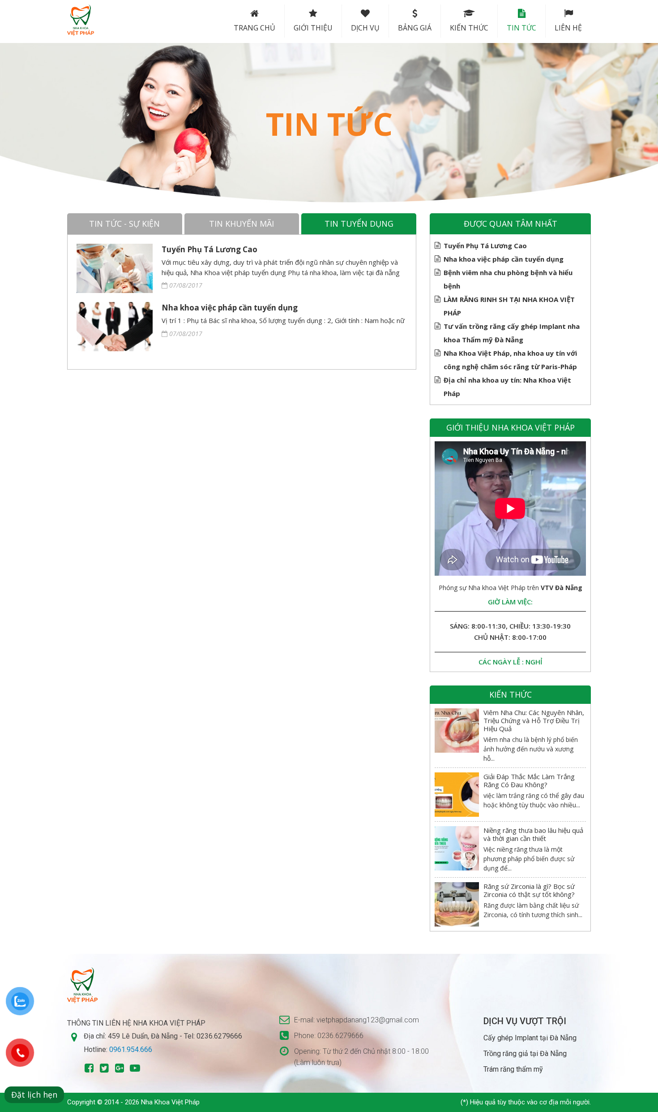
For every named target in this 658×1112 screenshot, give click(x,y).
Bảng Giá (415, 28)
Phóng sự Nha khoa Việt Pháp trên (510, 587)
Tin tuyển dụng (359, 223)
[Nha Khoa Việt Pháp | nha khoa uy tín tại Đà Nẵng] (80, 20)
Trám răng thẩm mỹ (513, 1069)
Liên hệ (568, 28)
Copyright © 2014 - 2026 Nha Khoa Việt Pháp (133, 1102)
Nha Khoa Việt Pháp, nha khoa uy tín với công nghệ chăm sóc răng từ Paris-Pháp (510, 360)
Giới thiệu (313, 28)
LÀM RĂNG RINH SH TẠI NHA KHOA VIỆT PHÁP (509, 306)
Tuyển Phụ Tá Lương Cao (209, 249)
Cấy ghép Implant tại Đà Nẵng (530, 1038)
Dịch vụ (365, 28)
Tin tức (521, 28)
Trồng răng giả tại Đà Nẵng (525, 1053)
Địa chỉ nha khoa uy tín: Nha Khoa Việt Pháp (507, 386)
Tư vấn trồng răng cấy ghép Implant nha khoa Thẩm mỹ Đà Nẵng (512, 333)
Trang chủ (254, 28)
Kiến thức (469, 28)
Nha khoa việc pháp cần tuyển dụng (230, 307)
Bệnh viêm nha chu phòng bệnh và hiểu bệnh (508, 279)
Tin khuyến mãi (241, 223)
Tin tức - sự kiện (124, 223)
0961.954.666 (130, 1049)
